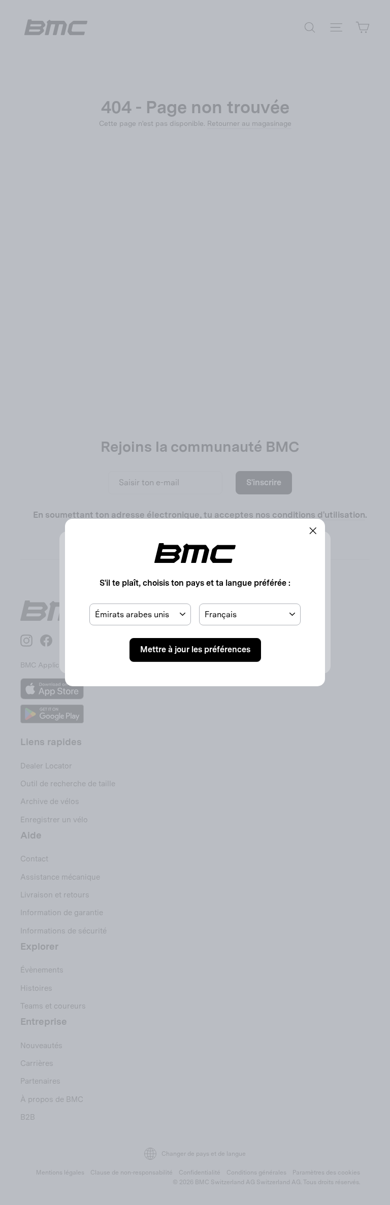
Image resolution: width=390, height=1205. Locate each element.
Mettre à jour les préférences (195, 649)
